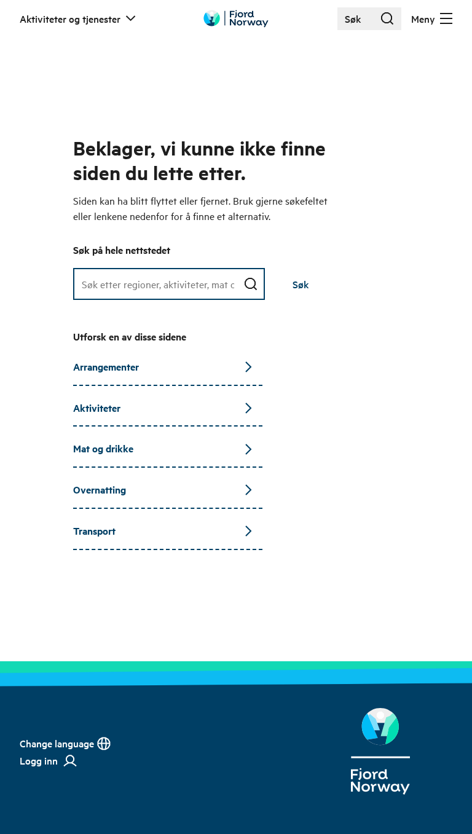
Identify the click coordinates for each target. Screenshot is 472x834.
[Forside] (380, 751)
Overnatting (99, 489)
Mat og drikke (103, 448)
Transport (94, 531)
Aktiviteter (96, 408)
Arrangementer (106, 367)
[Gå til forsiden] (236, 19)
